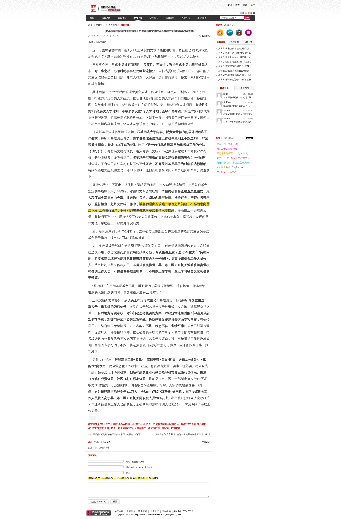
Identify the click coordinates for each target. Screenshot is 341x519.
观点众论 (122, 18)
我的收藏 (170, 18)
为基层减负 (101, 42)
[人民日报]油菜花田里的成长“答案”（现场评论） (240, 62)
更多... (249, 138)
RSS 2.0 (106, 442)
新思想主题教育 (224, 153)
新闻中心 (138, 18)
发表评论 (206, 35)
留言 (237, 5)
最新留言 (244, 88)
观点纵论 (238, 167)
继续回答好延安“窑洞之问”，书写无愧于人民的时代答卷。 (250, 105)
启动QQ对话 (239, 32)
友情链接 (130, 511)
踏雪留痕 (201, 18)
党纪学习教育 (223, 167)
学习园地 (154, 18)
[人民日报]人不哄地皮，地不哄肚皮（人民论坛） (241, 57)
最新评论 (224, 88)
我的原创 (106, 18)
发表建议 (154, 511)
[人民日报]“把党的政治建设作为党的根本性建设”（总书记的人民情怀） (251, 48)
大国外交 (221, 172)
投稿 (245, 5)
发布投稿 (166, 511)
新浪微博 (220, 32)
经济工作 (233, 144)
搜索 (247, 18)
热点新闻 (112, 25)
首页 (92, 18)
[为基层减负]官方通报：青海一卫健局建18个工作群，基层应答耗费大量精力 (181, 434)
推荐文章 (248, 42)
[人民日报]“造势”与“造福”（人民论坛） (236, 66)
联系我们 (142, 511)
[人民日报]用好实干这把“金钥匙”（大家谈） (238, 53)
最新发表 (221, 42)
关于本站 (186, 18)
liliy (136, 514)
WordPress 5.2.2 (157, 514)
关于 (253, 5)
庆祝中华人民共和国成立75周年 (232, 162)
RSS (230, 5)
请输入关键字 (229, 18)
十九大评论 (241, 153)
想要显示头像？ (139, 461)
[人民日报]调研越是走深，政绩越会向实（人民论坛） (243, 79)
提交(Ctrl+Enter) (98, 501)
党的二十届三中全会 (226, 148)
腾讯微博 (229, 32)
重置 (115, 501)
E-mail (248, 32)
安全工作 (221, 144)
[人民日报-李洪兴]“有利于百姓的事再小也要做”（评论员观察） (119, 434)
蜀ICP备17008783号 (183, 511)
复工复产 (232, 172)
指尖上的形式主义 (240, 158)
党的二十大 (222, 157)
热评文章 (234, 42)
